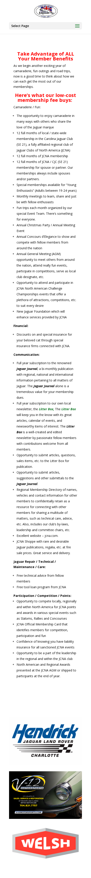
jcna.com (51, 536)
